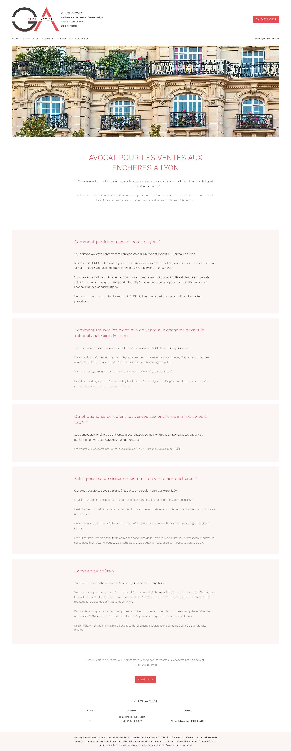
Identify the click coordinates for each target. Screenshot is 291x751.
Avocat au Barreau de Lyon (118, 737)
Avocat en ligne (173, 745)
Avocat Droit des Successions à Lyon (172, 741)
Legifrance (187, 745)
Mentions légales (184, 737)
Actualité (196, 741)
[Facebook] (90, 720)
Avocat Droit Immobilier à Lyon (102, 741)
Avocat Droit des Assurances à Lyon (135, 741)
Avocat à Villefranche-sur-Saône (122, 745)
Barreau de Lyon (141, 737)
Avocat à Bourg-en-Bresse (151, 745)
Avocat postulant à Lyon (162, 737)
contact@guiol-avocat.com (267, 38)
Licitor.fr (167, 371)
